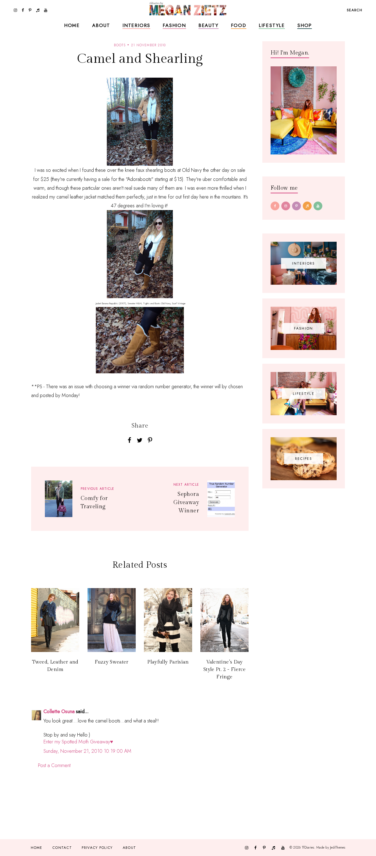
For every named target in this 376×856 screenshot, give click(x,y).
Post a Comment (54, 765)
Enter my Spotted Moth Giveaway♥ (78, 741)
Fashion (174, 25)
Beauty (208, 25)
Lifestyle (272, 25)
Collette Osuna (59, 711)
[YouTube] (318, 206)
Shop (304, 25)
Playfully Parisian (168, 662)
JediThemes (337, 847)
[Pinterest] (296, 206)
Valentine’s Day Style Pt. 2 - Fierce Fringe (224, 669)
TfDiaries (308, 847)
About (101, 25)
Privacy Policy (97, 847)
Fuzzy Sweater (112, 662)
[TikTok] (307, 206)
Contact (62, 847)
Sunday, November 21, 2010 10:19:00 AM (87, 751)
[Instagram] (285, 206)
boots (120, 45)
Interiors (136, 25)
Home (72, 25)
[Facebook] (275, 206)
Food (238, 25)
